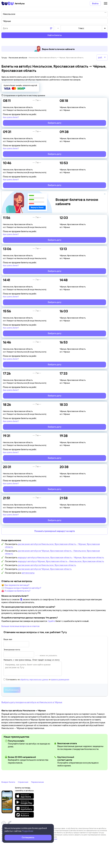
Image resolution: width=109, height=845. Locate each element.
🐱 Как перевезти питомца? (15, 585)
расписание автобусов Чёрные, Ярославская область (45, 569)
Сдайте (51, 621)
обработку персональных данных (34, 679)
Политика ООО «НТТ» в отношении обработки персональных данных (29, 839)
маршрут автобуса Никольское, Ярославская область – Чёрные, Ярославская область (61, 557)
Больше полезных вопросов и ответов (20, 626)
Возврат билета (8, 782)
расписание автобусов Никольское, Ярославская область (47, 565)
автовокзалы (28, 572)
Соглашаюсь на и (37, 679)
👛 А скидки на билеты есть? (15, 590)
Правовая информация (10, 841)
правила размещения (60, 679)
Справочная (23, 782)
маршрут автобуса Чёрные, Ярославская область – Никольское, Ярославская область (61, 561)
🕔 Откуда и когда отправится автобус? (21, 588)
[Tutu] (7, 3)
